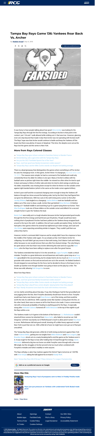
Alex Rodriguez (20, 208)
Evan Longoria (71, 335)
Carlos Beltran (52, 200)
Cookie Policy (35, 421)
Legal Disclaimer (51, 421)
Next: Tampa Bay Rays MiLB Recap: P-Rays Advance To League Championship (43, 359)
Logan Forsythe (62, 253)
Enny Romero (46, 297)
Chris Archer (56, 130)
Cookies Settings (36, 424)
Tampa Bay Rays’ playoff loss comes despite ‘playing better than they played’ (44, 285)
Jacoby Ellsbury (20, 200)
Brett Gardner (74, 258)
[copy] (25, 46)
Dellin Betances (51, 308)
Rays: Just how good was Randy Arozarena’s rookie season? (38, 163)
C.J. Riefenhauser (67, 315)
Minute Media (12, 429)
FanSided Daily (35, 417)
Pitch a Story (50, 417)
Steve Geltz (49, 317)
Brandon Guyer (19, 337)
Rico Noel (77, 320)
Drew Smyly (22, 355)
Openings (33, 414)
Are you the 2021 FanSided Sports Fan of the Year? (35, 160)
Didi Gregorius (37, 268)
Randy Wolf (57, 355)
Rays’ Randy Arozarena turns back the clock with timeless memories (41, 288)
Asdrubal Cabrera (29, 308)
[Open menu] (5, 3)
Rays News (23, 399)
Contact (48, 414)
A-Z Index (20, 424)
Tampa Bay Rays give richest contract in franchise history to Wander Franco (44, 155)
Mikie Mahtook (57, 335)
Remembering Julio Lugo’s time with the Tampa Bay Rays (37, 158)
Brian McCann (64, 203)
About (19, 414)
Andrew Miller (24, 335)
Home (16, 399)
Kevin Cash (18, 215)
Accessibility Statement (69, 421)
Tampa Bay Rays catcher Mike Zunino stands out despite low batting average (44, 166)
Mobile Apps (21, 417)
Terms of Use (22, 421)
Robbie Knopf (18, 42)
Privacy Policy (65, 417)
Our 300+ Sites (65, 414)
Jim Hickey (18, 228)
